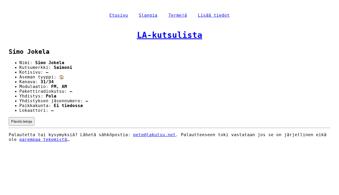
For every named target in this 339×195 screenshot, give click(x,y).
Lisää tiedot (214, 15)
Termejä (177, 15)
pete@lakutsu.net (154, 134)
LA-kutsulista (169, 35)
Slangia (148, 15)
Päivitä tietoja (21, 121)
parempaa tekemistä (43, 139)
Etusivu (118, 15)
